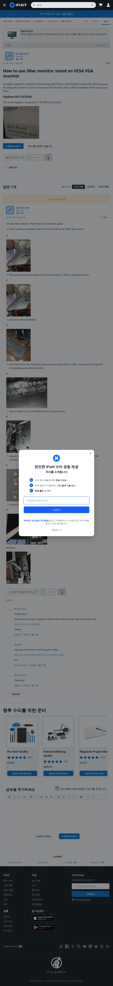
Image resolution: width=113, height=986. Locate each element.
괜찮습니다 (56, 529)
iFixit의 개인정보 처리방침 (36, 520)
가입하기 (56, 509)
